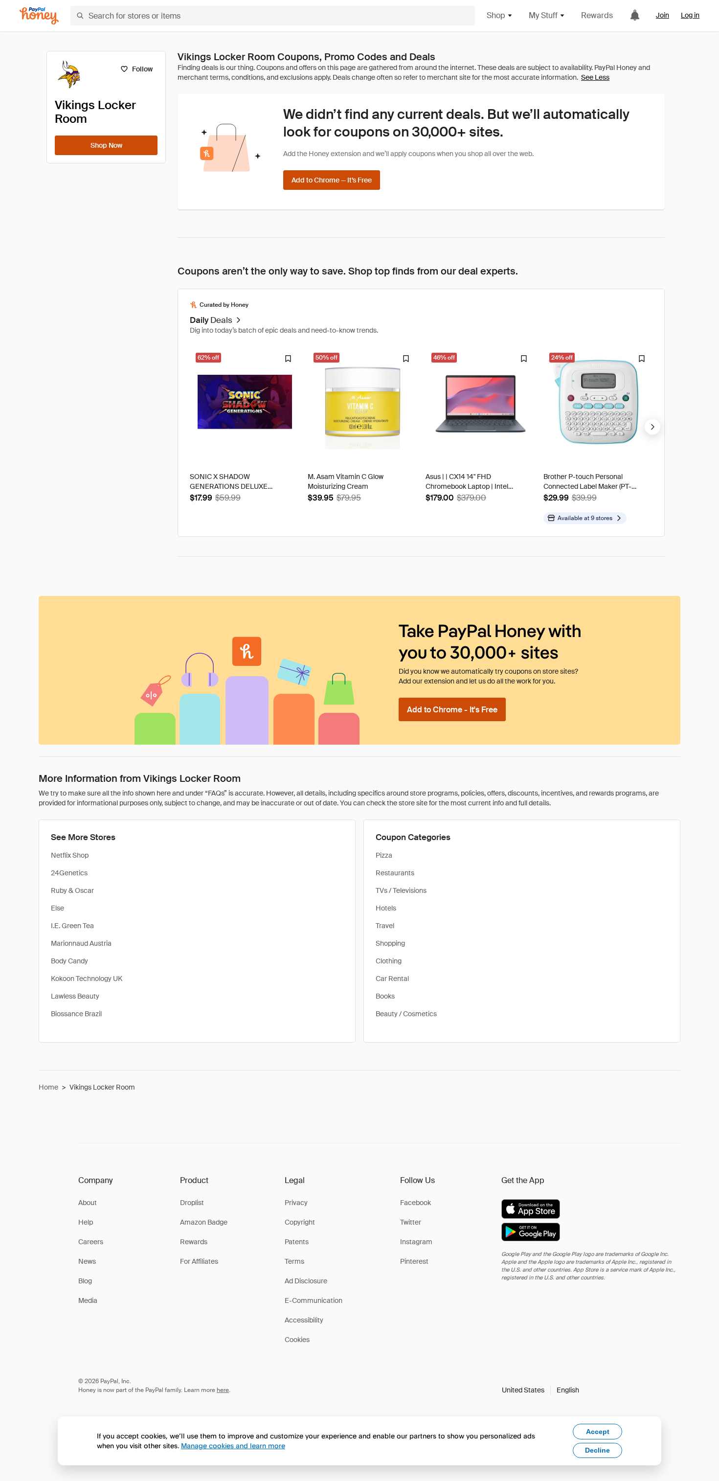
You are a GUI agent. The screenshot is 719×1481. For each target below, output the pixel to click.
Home (48, 1087)
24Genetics (69, 872)
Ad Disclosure (306, 1280)
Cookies (297, 1339)
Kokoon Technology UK (86, 978)
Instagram (416, 1241)
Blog (85, 1280)
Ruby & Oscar (72, 890)
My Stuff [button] (543, 15)
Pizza (384, 855)
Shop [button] (496, 15)
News (87, 1261)
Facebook (415, 1202)
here (223, 1390)
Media (87, 1300)
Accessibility (304, 1320)
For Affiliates (199, 1261)
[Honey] (39, 15)
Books (385, 996)
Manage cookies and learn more (233, 1445)
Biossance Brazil (76, 1013)
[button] (540, 1390)
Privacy (296, 1202)
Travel (385, 925)
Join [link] (662, 15)
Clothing (389, 961)
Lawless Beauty (75, 996)
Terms (294, 1261)
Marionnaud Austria (81, 943)
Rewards (597, 15)
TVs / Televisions (401, 890)
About (87, 1202)
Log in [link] (690, 15)
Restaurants (395, 872)
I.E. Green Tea (72, 925)
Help (85, 1222)
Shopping (390, 943)
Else (57, 908)
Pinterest (414, 1261)
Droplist (192, 1202)
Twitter (410, 1222)
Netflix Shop (70, 855)
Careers (90, 1241)
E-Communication (313, 1300)
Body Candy (69, 961)
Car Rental (392, 978)
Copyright (300, 1222)
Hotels (386, 908)
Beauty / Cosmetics (406, 1013)
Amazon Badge (203, 1222)
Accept (597, 1431)
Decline (597, 1450)
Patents (297, 1241)
